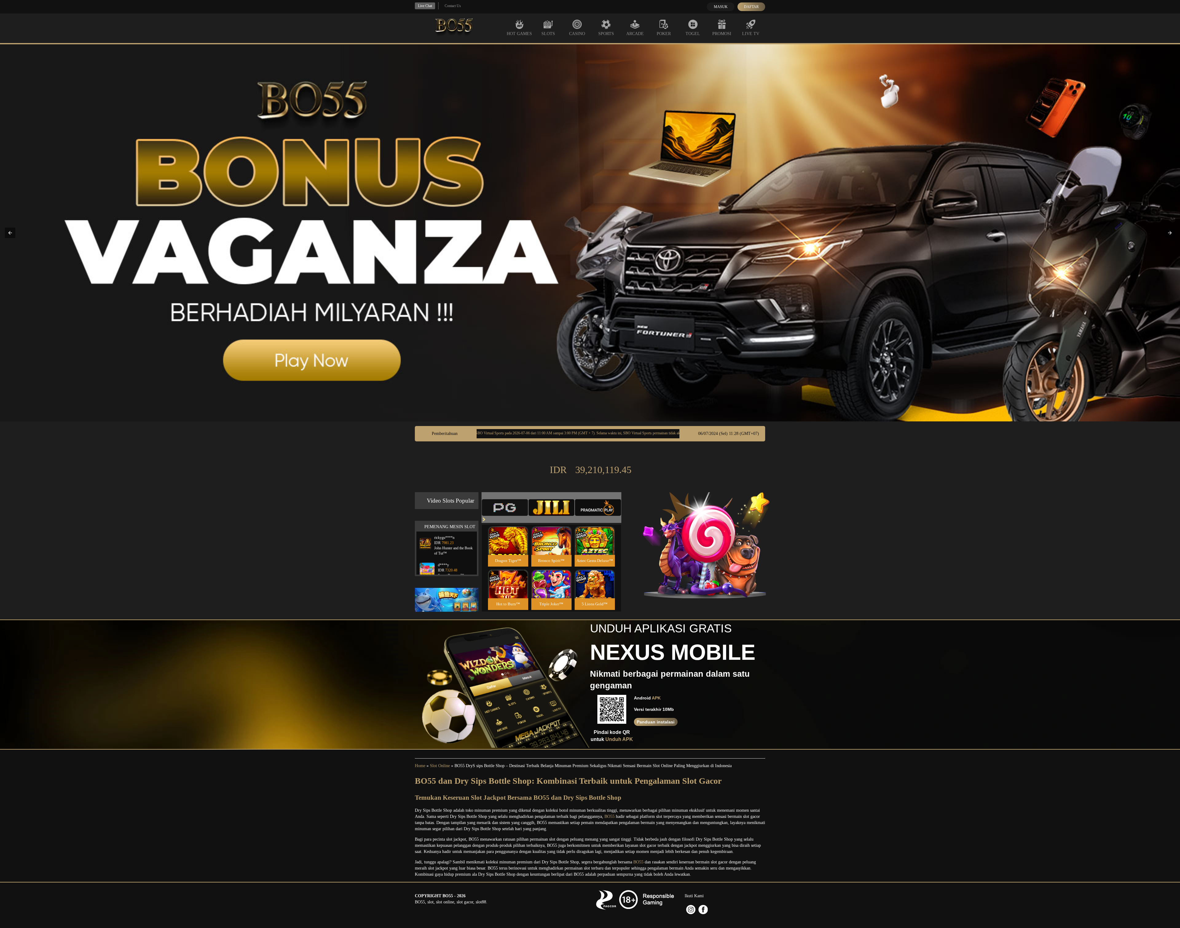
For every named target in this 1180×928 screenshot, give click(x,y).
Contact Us (453, 6)
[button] (10, 233)
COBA (508, 533)
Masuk (721, 7)
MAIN (508, 547)
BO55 (609, 816)
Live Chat (425, 6)
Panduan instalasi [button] (656, 721)
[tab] (505, 507)
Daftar (751, 7)
